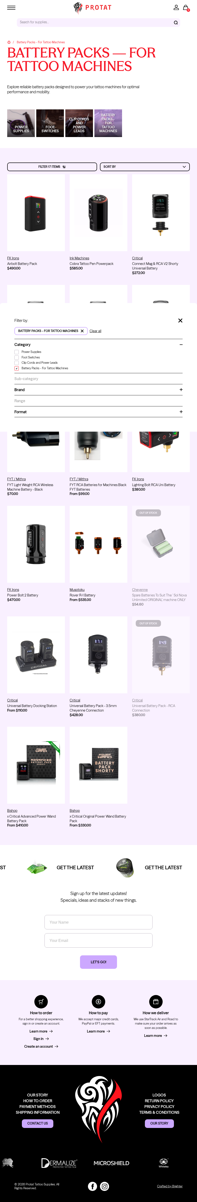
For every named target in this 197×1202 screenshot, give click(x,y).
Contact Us (37, 1123)
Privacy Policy (159, 1106)
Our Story (37, 1095)
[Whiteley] (153, 1163)
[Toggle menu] (11, 7)
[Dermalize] (49, 1163)
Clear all (95, 331)
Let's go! (98, 962)
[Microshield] (101, 1163)
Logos (159, 1095)
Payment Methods (37, 1106)
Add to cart (36, 243)
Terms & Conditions (159, 1112)
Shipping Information (38, 1112)
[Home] (9, 42)
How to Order (37, 1100)
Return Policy (159, 1100)
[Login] (176, 7)
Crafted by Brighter (170, 1186)
